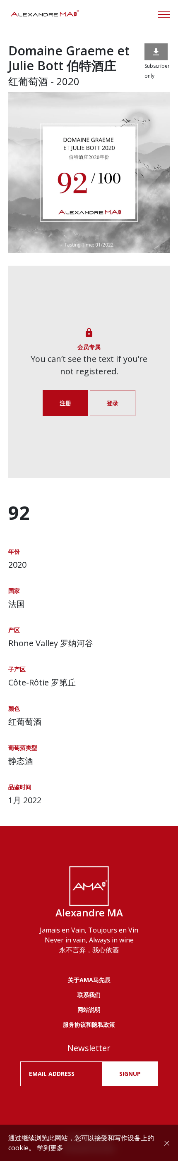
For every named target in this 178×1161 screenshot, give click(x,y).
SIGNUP (130, 1074)
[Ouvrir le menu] (164, 14)
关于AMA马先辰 (89, 980)
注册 (65, 403)
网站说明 (89, 1009)
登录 (112, 403)
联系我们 (89, 995)
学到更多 (50, 1147)
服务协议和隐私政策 (89, 1024)
